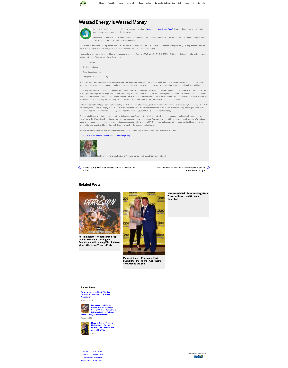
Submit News (183, 3)
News (121, 3)
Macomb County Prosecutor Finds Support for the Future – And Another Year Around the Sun (142, 261)
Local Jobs (131, 3)
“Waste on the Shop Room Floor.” (159, 29)
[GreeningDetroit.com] (83, 5)
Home (101, 3)
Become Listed (145, 3)
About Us (111, 3)
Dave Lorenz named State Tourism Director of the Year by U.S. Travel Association (95, 294)
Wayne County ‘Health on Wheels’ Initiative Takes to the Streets (109, 169)
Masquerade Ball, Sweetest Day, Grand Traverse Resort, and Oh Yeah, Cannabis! (188, 196)
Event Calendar (198, 3)
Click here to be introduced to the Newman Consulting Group (105, 136)
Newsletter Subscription (164, 3)
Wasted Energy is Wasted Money (113, 22)
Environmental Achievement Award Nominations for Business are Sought (181, 169)
